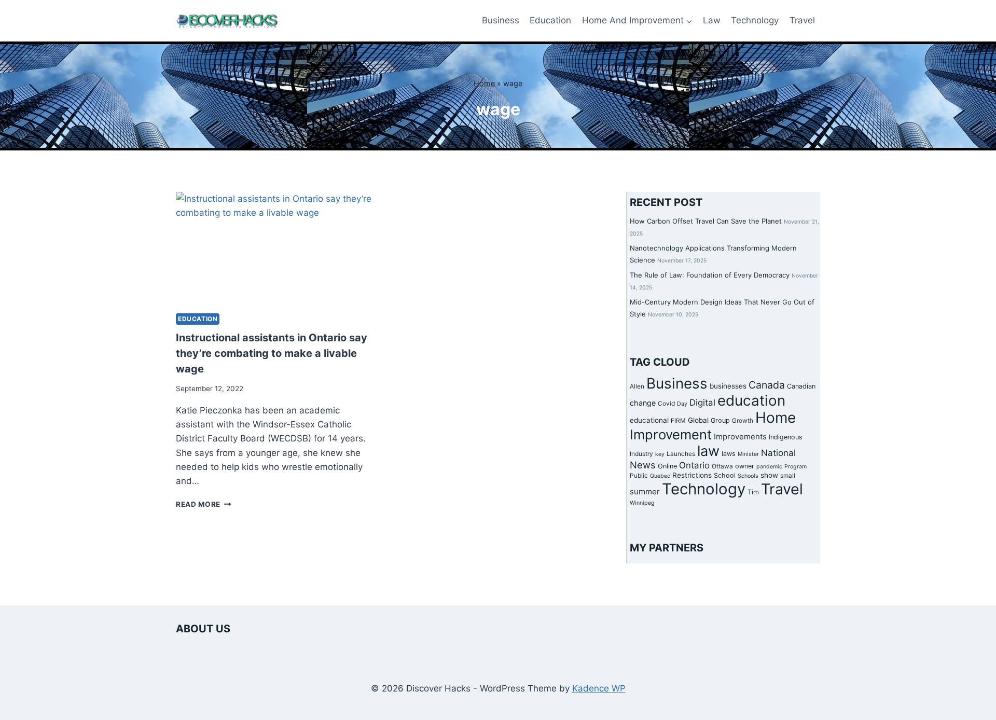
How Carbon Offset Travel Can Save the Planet (706, 221)
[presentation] (276, 248)
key (660, 454)
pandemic (769, 466)
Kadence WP (599, 688)
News (643, 464)
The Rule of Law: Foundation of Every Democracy (710, 275)
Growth (742, 420)
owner (744, 466)
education (751, 400)
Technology (755, 20)
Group (720, 420)
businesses (728, 386)
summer (645, 491)
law (708, 451)
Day (682, 403)
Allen (637, 386)
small (787, 475)
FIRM (678, 420)
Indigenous (786, 437)
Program (795, 466)
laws (729, 454)
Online (667, 466)
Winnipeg (642, 503)
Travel (802, 20)
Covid (666, 403)
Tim (753, 492)
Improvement (671, 434)
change (643, 402)
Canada (767, 385)
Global (698, 420)
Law (712, 20)
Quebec (660, 476)
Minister (748, 454)
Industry (641, 454)
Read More (203, 504)
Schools (748, 476)
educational (649, 420)
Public (639, 475)
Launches (681, 454)
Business (500, 20)
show (769, 475)
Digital (702, 402)
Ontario (694, 465)
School (725, 475)
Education (550, 20)
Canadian (801, 386)
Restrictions (692, 475)
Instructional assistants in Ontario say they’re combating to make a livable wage (271, 353)
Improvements (740, 436)
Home (484, 83)
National (778, 453)
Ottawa (722, 466)
